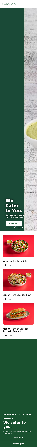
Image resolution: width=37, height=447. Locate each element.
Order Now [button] (18, 437)
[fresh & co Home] (9, 4)
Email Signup (18, 444)
